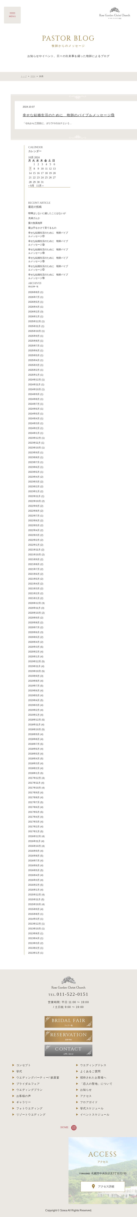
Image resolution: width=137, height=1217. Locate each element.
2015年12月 (34, 894)
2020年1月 (34, 656)
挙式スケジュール (92, 1108)
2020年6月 (34, 632)
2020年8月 (34, 622)
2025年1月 (34, 374)
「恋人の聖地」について (96, 1083)
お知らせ (86, 1089)
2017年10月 (34, 787)
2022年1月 (34, 544)
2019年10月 (34, 671)
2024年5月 (34, 413)
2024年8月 (34, 399)
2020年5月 (34, 637)
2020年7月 (34, 627)
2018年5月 (34, 753)
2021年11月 (34, 549)
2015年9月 (34, 909)
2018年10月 (34, 729)
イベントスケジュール (95, 1114)
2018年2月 (34, 768)
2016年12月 (34, 836)
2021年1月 (34, 598)
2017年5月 (34, 812)
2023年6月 (34, 467)
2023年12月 (34, 438)
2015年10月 (34, 904)
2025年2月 (34, 370)
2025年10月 (34, 331)
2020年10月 (34, 612)
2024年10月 (34, 389)
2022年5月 (34, 525)
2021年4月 (34, 583)
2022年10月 (34, 501)
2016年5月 (34, 870)
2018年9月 (34, 734)
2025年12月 (34, 321)
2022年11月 (34, 496)
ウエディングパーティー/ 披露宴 (37, 1077)
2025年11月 (34, 326)
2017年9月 (34, 792)
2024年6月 (34, 408)
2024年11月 (34, 384)
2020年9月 (34, 617)
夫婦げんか (34, 218)
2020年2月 (34, 651)
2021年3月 (34, 588)
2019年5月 (34, 695)
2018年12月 (34, 719)
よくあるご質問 (90, 1071)
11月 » (40, 185)
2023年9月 (34, 452)
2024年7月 (34, 404)
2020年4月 (34, 642)
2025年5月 (34, 355)
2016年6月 (34, 865)
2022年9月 (34, 506)
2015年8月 (34, 914)
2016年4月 (34, 875)
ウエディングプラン (29, 1089)
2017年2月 (34, 826)
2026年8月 (34, 292)
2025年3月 (34, 365)
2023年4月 (34, 476)
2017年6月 (34, 807)
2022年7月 (34, 515)
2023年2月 (34, 486)
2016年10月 (34, 846)
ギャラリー (23, 1102)
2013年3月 (34, 943)
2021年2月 (34, 593)
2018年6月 (34, 748)
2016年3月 (34, 880)
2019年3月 (34, 705)
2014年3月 (34, 918)
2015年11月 (34, 899)
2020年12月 (34, 603)
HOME (64, 1127)
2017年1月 (34, 831)
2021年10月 (34, 554)
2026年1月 (34, 316)
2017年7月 (34, 802)
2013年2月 (34, 948)
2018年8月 (34, 739)
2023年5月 (34, 472)
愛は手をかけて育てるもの (42, 227)
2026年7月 (34, 297)
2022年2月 (34, 540)
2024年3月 (34, 423)
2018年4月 (34, 758)
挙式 (19, 1071)
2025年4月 (34, 360)
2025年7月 (34, 345)
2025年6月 (34, 350)
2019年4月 (34, 700)
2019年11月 (34, 666)
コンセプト (23, 1065)
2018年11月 (34, 724)
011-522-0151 (73, 994)
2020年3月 (34, 646)
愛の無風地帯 (35, 223)
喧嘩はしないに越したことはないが (47, 213)
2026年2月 (34, 311)
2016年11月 (34, 841)
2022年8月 (34, 510)
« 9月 (31, 185)
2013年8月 (34, 933)
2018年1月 (34, 773)
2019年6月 (34, 690)
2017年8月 (34, 797)
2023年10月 (34, 447)
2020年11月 (34, 608)
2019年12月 (34, 661)
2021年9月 (34, 559)
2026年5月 (34, 302)
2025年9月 (34, 336)
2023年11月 (34, 442)
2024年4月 (34, 418)
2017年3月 (34, 821)
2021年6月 (34, 574)
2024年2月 (34, 428)
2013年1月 (34, 952)
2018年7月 (34, 744)
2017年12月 (34, 778)
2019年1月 (34, 714)
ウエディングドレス (93, 1065)
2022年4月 (34, 530)
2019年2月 (34, 710)
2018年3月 (34, 763)
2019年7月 (34, 685)
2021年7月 (34, 569)
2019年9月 (34, 676)
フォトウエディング (29, 1108)
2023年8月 (34, 457)
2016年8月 (34, 855)
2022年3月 (34, 535)
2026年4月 (34, 306)
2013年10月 (34, 928)
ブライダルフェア (28, 1083)
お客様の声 (23, 1096)
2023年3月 (34, 481)
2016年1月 (34, 889)
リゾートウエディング (31, 1114)
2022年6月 (34, 520)
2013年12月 (34, 923)
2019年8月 (34, 680)
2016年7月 (34, 860)
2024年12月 (34, 379)
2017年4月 (34, 816)
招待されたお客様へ (93, 1077)
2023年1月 (34, 491)
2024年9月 (34, 394)
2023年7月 (34, 462)
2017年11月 (34, 782)
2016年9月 (34, 850)
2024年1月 (34, 433)
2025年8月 (34, 340)
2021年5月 (34, 578)
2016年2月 (34, 884)
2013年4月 (34, 938)
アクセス (86, 1096)
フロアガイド (89, 1102)
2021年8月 (34, 564)
